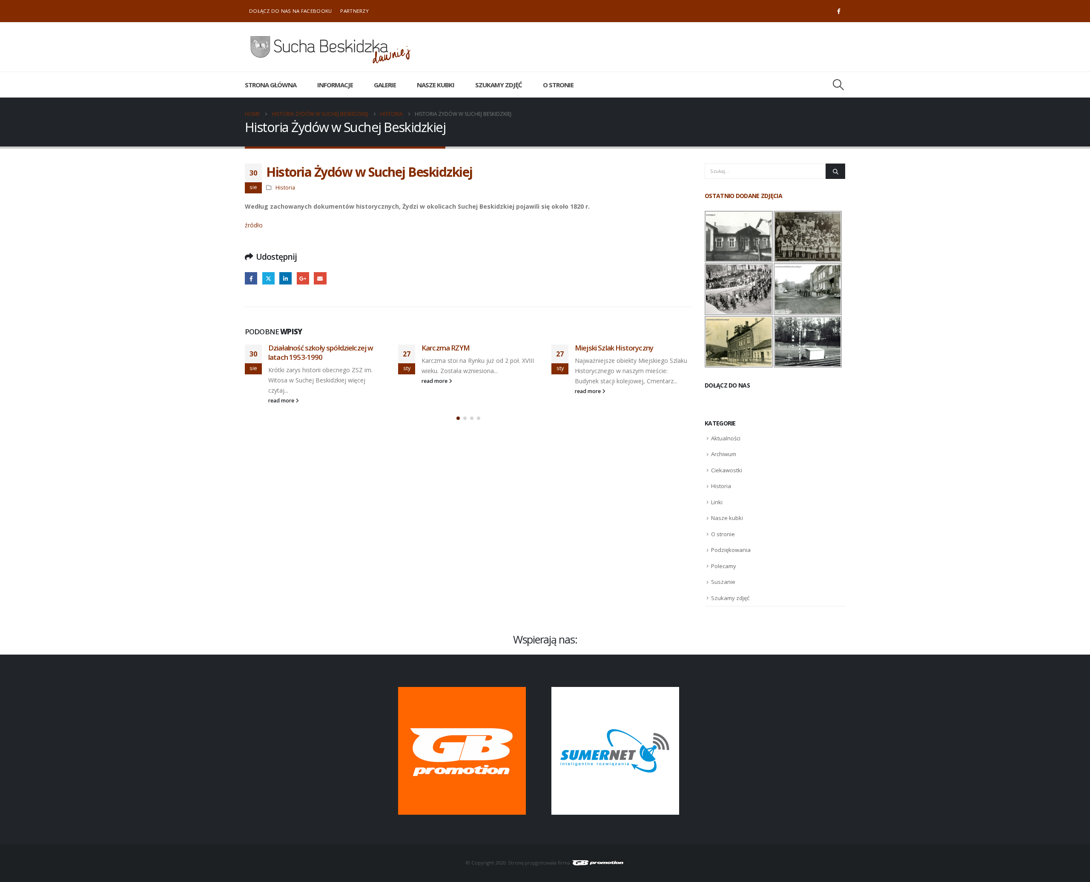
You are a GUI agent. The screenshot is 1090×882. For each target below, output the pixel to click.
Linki (717, 502)
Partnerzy (354, 11)
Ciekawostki (726, 470)
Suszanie (723, 582)
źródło (254, 225)
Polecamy (723, 566)
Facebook (251, 278)
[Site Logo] (330, 47)
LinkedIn (285, 278)
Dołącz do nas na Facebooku (290, 11)
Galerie (385, 84)
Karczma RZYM (446, 348)
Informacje (335, 84)
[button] (838, 84)
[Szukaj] (835, 171)
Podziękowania (731, 550)
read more (281, 400)
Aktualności (725, 438)
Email (320, 278)
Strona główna (270, 84)
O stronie (558, 84)
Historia (285, 187)
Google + (303, 278)
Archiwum (723, 454)
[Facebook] (839, 11)
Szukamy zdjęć (498, 84)
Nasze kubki (435, 84)
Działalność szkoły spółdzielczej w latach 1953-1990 (320, 352)
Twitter (268, 278)
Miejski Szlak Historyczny (614, 348)
